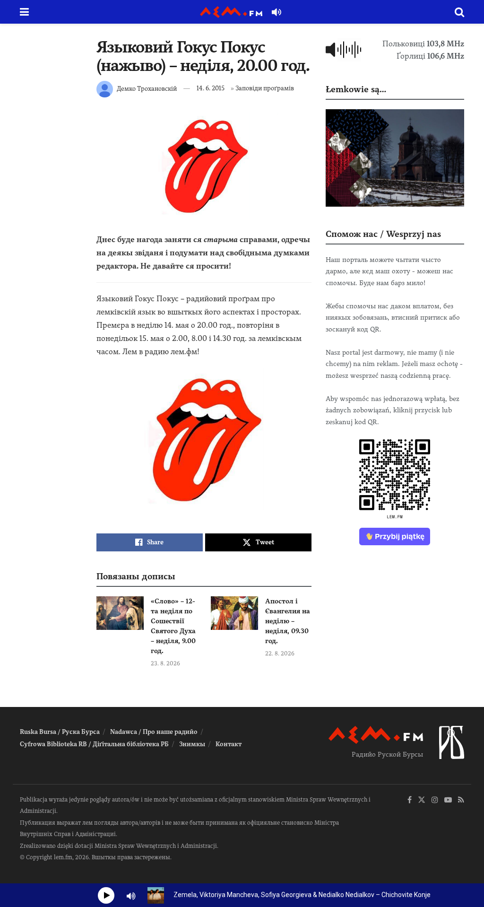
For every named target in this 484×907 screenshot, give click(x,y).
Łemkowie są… (356, 89)
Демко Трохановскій (147, 88)
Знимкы (192, 744)
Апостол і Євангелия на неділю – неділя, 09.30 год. (287, 621)
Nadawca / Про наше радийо (154, 731)
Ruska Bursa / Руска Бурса (60, 731)
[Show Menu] (24, 12)
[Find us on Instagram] (435, 800)
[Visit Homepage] (231, 12)
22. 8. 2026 (279, 653)
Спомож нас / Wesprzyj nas (383, 234)
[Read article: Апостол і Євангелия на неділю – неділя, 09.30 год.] (234, 613)
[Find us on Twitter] (421, 800)
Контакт (229, 744)
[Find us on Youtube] (448, 800)
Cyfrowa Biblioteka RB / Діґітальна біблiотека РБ (94, 744)
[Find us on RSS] (461, 800)
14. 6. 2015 (211, 88)
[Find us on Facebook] (409, 800)
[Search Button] (459, 12)
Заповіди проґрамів (264, 88)
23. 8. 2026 (165, 663)
